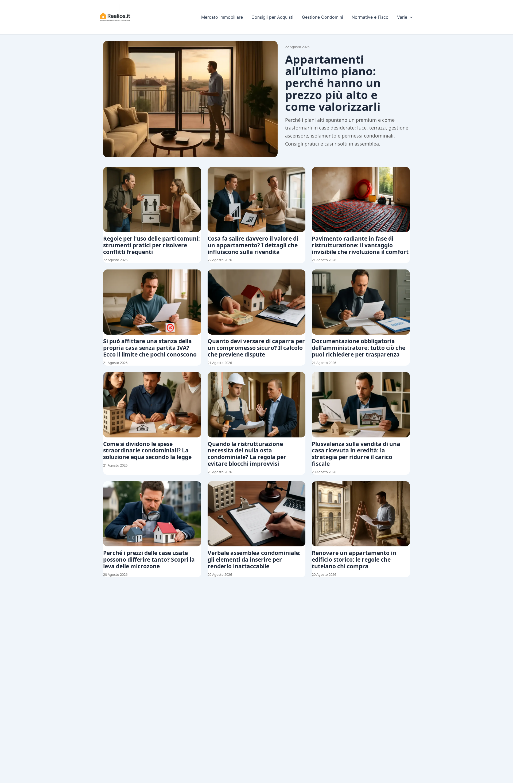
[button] (410, 17)
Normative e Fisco (370, 17)
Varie (402, 17)
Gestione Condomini (322, 17)
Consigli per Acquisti (272, 17)
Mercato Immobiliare (222, 17)
